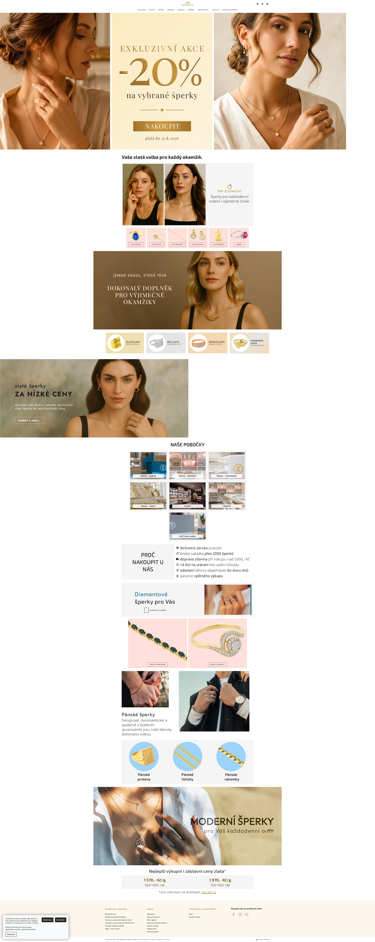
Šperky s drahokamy (157, 664)
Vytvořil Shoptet (264, 939)
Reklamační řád (110, 914)
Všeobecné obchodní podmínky (115, 917)
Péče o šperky (151, 920)
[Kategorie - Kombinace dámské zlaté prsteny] (240, 343)
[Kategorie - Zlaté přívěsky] (218, 235)
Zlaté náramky (177, 244)
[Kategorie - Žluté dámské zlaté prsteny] (116, 342)
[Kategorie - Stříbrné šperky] (239, 235)
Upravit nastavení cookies (160, 939)
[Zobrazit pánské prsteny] (144, 756)
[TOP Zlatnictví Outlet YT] (246, 914)
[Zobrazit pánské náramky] (231, 756)
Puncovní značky (152, 931)
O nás (191, 914)
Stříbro (239, 244)
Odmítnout (47, 920)
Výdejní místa (151, 928)
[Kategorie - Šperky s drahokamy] (157, 640)
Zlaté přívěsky (218, 244)
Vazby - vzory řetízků (112, 928)
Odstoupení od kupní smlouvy (157, 923)
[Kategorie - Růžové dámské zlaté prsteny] (198, 343)
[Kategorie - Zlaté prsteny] (136, 235)
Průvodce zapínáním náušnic (114, 926)
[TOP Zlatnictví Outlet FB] (233, 914)
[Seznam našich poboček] (148, 465)
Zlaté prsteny (136, 244)
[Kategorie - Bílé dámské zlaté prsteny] (157, 343)
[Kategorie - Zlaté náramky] (177, 235)
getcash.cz (208, 892)
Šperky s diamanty (217, 664)
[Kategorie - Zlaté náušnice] (198, 235)
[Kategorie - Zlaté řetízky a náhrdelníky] (156, 235)
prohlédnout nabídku (158, 610)
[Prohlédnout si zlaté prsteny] (187, 290)
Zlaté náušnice (198, 244)
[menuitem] (141, 10)
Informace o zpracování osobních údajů (118, 920)
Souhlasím (60, 920)
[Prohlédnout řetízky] (187, 826)
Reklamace (151, 914)
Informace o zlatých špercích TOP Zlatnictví (120, 923)
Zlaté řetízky (157, 244)
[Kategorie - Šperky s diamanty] (217, 640)
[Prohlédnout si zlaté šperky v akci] (94, 398)
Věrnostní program (153, 917)
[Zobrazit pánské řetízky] (187, 756)
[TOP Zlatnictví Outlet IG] (240, 914)
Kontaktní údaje (194, 917)
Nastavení (11, 934)
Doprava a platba (153, 926)
